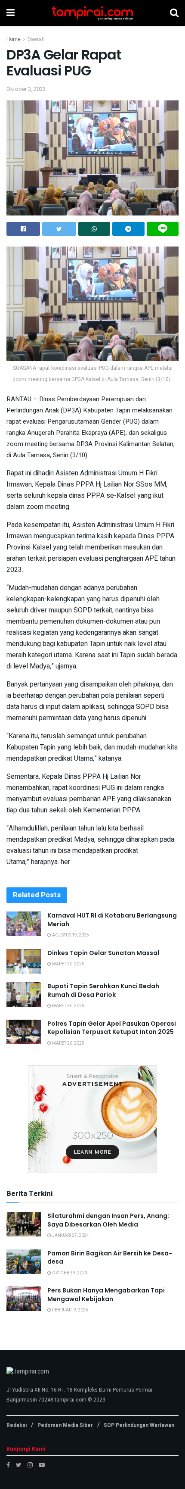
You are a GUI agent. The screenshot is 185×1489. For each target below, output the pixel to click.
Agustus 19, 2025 (70, 935)
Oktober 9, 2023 (69, 1273)
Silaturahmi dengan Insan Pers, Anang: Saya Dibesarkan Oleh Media (108, 1220)
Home (13, 39)
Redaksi (16, 1425)
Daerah (36, 39)
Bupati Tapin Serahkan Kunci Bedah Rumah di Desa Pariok (103, 990)
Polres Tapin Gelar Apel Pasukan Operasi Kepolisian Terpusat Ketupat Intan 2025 (111, 1027)
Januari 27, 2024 (70, 1236)
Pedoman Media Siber (65, 1425)
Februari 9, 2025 (69, 1310)
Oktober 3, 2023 (26, 89)
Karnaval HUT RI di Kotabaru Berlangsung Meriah (112, 919)
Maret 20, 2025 (67, 964)
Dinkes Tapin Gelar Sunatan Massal (103, 953)
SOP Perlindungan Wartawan (139, 1425)
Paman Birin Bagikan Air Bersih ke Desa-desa (109, 1257)
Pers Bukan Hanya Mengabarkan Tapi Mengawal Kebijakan (106, 1294)
